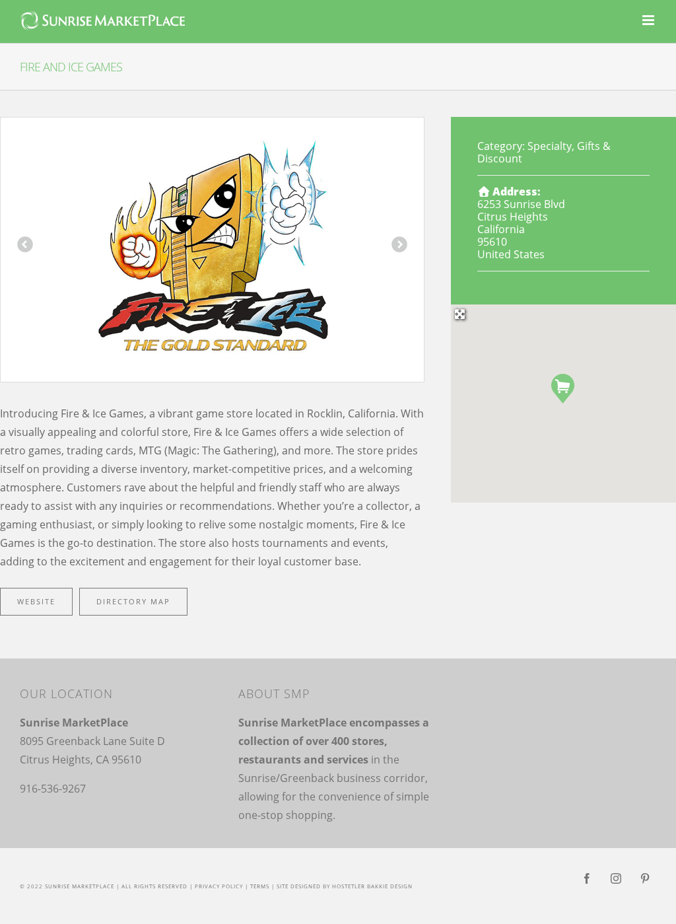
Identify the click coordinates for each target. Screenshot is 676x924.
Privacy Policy (219, 886)
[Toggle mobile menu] (649, 20)
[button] (563, 389)
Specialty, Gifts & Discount (544, 152)
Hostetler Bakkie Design (372, 886)
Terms (259, 886)
